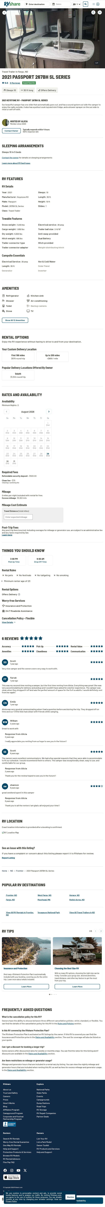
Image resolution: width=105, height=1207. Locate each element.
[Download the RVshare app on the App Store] (11, 1179)
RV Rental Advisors (11, 1159)
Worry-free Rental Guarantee (16, 1142)
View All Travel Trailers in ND (82, 912)
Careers (6, 1096)
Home (4, 870)
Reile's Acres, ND (77, 899)
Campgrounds (43, 1100)
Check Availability (86, 1200)
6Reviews (15, 83)
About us (7, 1089)
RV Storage (42, 1110)
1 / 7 (97, 63)
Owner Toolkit (43, 1145)
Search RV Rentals (11, 1139)
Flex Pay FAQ (8, 1162)
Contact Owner (11, 130)
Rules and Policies (66, 1023)
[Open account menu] (96, 4)
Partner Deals (43, 1116)
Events (40, 1096)
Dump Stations (43, 1103)
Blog (5, 1106)
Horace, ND (74, 895)
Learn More (26, 986)
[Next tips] (101, 931)
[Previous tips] (96, 931)
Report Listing (8, 857)
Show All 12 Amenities (15, 320)
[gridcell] (48, 424)
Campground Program (13, 1113)
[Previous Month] (6, 411)
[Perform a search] (85, 4)
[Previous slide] (3, 38)
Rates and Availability (45, 1037)
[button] (9, 622)
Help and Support (11, 1149)
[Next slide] (101, 38)
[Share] (93, 12)
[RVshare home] (12, 4)
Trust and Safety (10, 1093)
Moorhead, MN (44, 899)
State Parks (42, 1093)
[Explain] (19, 594)
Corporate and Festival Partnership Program (13, 1117)
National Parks (43, 1089)
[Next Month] (48, 411)
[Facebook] (6, 1170)
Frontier (19, 870)
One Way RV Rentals (12, 1145)
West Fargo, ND (44, 895)
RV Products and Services (48, 1149)
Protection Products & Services (17, 1152)
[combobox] (38, 4)
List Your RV (42, 1139)
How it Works (9, 1103)
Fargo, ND (10, 899)
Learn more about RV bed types (16, 163)
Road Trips (41, 1106)
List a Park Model (44, 1142)
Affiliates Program (11, 1110)
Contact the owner (10, 158)
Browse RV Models (11, 1155)
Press (5, 1100)
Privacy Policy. (11, 1201)
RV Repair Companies (46, 1113)
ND (11, 870)
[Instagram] (13, 1170)
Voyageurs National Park (49, 912)
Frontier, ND (11, 895)
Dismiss (70, 1197)
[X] (25, 1170)
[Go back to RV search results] (4, 13)
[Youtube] (19, 1170)
